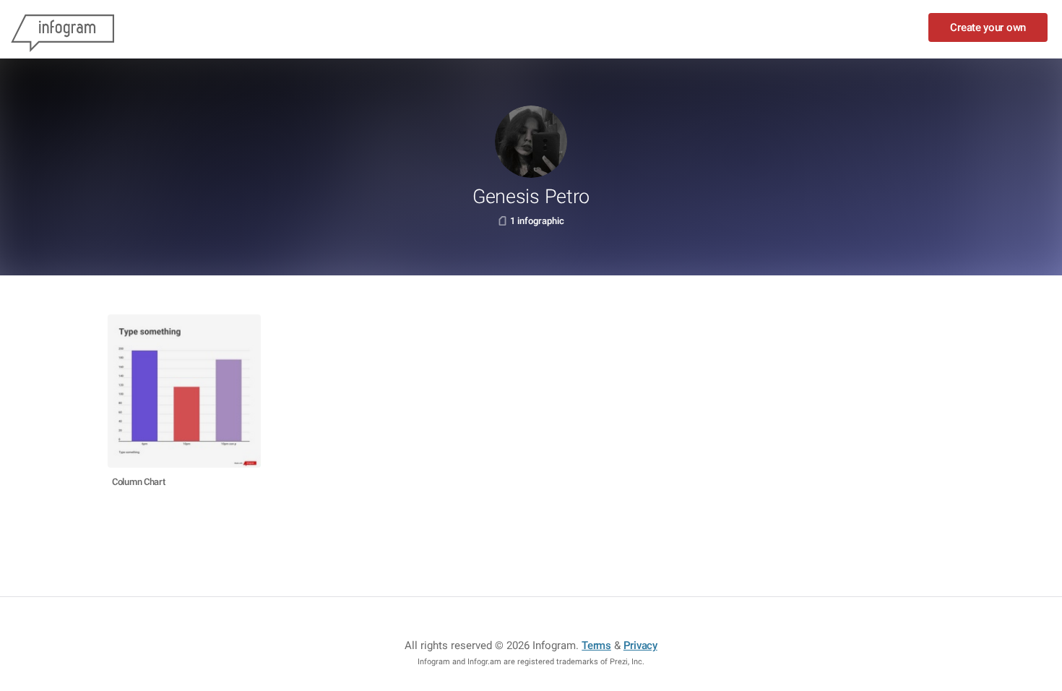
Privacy (640, 645)
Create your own (988, 27)
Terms (596, 645)
